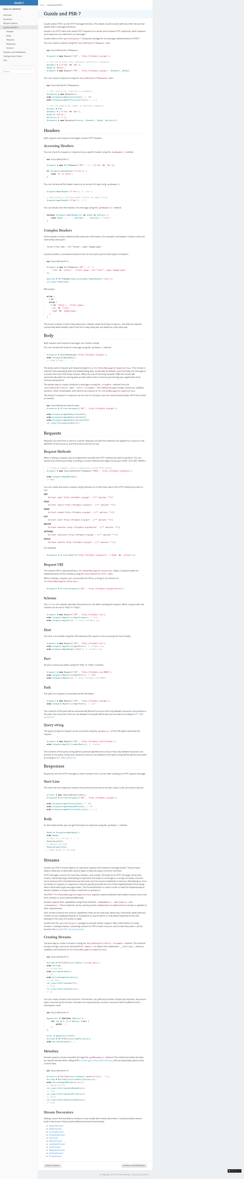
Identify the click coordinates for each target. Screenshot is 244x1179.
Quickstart (7, 19)
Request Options (10, 23)
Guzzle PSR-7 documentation (70, 929)
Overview (7, 15)
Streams (9, 48)
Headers (10, 31)
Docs (42, 5)
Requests (10, 39)
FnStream (53, 1138)
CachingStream (56, 1131)
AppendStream (56, 1125)
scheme (51, 604)
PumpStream (55, 1156)
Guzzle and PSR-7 (10, 27)
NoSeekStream (56, 1153)
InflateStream (55, 1141)
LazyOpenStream (57, 1144)
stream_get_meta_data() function (96, 1060)
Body (8, 35)
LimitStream (55, 1147)
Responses (11, 44)
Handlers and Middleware (14, 52)
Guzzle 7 (19, 2)
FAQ (5, 60)
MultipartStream (57, 1150)
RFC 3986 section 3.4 (66, 757)
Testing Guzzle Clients (12, 56)
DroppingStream (57, 1135)
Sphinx (146, 1174)
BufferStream (55, 1128)
